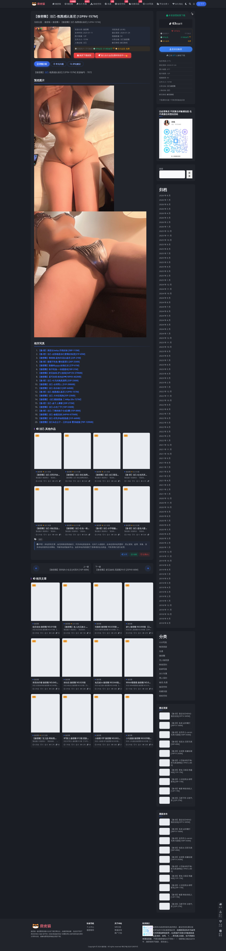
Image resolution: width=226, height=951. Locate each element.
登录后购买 (177, 49)
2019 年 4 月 (165, 587)
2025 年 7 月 (165, 253)
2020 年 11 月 (165, 502)
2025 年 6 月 (165, 257)
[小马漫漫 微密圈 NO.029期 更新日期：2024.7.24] (138, 713)
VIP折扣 (177, 31)
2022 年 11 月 (165, 396)
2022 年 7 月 (165, 413)
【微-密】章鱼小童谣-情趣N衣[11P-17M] (181, 771)
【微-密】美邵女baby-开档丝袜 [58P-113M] (58, 350)
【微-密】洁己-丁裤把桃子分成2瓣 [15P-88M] (59, 410)
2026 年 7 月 (165, 200)
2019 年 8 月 (165, 569)
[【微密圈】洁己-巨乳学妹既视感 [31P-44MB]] (47, 451)
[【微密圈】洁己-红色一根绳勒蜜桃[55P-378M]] (77, 504)
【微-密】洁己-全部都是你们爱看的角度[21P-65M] (61, 354)
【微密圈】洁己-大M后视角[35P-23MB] (56, 395)
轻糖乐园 (163, 691)
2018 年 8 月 (165, 623)
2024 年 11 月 (165, 289)
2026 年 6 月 (165, 204)
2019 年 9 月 (165, 565)
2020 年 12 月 (165, 498)
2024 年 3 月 (165, 324)
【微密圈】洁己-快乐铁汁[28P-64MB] (55, 388)
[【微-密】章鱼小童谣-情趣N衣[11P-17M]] (164, 772)
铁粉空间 (163, 695)
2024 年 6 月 (165, 311)
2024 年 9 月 (165, 298)
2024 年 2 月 (165, 329)
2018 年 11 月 (165, 609)
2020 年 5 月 (165, 529)
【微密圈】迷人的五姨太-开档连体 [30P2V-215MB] (76, 628)
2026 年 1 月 (165, 226)
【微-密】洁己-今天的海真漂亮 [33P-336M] (58, 380)
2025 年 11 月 (165, 235)
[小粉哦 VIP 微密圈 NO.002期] (107, 713)
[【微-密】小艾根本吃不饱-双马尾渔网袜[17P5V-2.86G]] (164, 762)
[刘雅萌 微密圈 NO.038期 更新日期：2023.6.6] (107, 602)
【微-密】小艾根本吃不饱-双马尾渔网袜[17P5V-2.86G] (181, 762)
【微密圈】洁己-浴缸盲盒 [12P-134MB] (47, 529)
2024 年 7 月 (165, 306)
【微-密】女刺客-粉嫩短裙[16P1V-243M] (181, 752)
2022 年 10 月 (165, 400)
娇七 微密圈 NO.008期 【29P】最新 (138, 628)
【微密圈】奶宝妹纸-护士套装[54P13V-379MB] (60, 372)
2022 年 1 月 (165, 440)
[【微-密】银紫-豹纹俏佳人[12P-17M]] (164, 790)
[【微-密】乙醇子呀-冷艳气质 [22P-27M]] (164, 800)
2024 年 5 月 (165, 315)
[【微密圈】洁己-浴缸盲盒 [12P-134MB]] (47, 504)
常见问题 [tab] (60, 64)
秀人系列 (163, 678)
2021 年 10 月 (165, 453)
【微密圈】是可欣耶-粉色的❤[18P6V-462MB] (59, 376)
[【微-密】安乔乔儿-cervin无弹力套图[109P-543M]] (164, 734)
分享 (125, 554)
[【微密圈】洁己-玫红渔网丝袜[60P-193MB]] (77, 451)
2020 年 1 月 (165, 547)
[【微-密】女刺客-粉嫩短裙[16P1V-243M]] (164, 753)
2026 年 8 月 (165, 195)
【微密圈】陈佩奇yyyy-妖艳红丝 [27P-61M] (58, 365)
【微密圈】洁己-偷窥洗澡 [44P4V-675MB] (58, 414)
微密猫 (47, 22)
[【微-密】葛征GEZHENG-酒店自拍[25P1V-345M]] (164, 715)
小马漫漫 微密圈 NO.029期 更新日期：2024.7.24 (138, 739)
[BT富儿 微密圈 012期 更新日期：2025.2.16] (76, 713)
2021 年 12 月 (165, 445)
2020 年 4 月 (165, 534)
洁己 (85, 42)
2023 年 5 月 (165, 369)
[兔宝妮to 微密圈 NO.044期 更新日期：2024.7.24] (107, 657)
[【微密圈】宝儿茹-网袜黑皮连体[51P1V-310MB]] (45, 713)
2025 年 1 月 (165, 280)
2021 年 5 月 (165, 476)
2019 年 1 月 (165, 600)
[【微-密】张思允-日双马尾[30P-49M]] (164, 743)
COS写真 (163, 642)
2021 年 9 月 (165, 458)
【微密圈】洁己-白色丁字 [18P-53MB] (56, 407)
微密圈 (55, 22)
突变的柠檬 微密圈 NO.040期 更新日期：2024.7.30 (44, 683)
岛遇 (161, 651)
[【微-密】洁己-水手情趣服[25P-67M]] (106, 504)
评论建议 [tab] (77, 64)
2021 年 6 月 (165, 471)
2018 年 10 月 (165, 614)
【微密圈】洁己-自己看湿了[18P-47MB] (106, 476)
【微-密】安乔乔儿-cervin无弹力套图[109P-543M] (181, 733)
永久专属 (47, 472)
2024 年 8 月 (165, 302)
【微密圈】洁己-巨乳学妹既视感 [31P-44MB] (59, 418)
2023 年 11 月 (165, 342)
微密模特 (90, 930)
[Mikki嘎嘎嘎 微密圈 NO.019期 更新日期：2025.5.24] (138, 657)
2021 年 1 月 (165, 494)
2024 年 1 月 (165, 333)
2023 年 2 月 (165, 382)
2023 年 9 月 (165, 351)
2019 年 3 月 (165, 592)
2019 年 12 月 (165, 551)
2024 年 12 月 (165, 284)
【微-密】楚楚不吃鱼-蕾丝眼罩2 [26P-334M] (59, 361)
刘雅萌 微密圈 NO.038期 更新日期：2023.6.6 (107, 628)
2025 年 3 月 (165, 271)
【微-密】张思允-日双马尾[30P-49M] (181, 742)
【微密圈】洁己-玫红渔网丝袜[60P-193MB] (76, 476)
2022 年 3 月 (165, 431)
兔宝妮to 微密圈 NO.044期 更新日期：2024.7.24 (107, 683)
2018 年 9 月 (165, 618)
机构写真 (163, 669)
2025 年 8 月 (165, 249)
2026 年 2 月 (165, 222)
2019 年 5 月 (165, 583)
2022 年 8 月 (165, 409)
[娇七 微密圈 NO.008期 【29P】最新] (138, 602)
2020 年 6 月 (165, 525)
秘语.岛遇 (163, 682)
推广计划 (118, 933)
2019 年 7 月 (165, 574)
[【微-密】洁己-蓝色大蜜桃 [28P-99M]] (136, 504)
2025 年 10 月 (165, 240)
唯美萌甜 (163, 646)
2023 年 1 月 (165, 387)
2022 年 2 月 (165, 436)
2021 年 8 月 (165, 462)
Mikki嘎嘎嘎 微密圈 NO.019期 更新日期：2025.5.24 (138, 683)
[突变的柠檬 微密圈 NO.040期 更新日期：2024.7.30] (45, 657)
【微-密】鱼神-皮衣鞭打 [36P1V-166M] (180, 724)
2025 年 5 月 (165, 262)
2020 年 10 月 (165, 507)
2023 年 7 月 (165, 360)
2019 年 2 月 (165, 596)
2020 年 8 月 (165, 516)
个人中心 (90, 927)
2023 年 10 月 (165, 347)
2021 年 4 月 (165, 480)
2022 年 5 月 (165, 422)
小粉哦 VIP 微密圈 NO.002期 (107, 739)
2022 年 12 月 (165, 391)
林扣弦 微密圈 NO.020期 (75, 682)
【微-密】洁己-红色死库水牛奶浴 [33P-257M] (135, 476)
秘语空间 (163, 686)
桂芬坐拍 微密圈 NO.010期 (44, 626)
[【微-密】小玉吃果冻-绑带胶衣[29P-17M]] (164, 781)
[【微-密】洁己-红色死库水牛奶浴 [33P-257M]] (136, 451)
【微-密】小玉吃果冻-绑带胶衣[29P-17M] (181, 780)
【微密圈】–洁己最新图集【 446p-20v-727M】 (60, 399)
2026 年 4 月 (165, 213)
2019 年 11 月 (165, 556)
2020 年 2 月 (165, 543)
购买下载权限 (85, 55)
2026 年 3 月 (165, 217)
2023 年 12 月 (165, 338)
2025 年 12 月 (165, 231)
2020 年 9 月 (165, 511)
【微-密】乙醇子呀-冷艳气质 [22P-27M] (181, 799)
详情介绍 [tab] (43, 64)
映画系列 (163, 664)
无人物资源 (164, 660)
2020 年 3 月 (165, 538)
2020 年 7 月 (165, 520)
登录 (202, 4)
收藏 (135, 554)
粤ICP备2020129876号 (130, 946)
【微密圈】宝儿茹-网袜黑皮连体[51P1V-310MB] (45, 739)
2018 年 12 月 (165, 605)
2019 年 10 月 (165, 560)
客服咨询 (118, 930)
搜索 (161, 168)
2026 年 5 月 (165, 208)
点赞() (145, 554)
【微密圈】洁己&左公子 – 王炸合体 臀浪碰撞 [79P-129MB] (65, 422)
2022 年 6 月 (165, 418)
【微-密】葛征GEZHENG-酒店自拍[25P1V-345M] (181, 714)
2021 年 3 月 (165, 485)
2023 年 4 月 (165, 373)
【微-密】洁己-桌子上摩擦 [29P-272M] (56, 403)
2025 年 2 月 (165, 275)
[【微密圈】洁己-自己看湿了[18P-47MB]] (106, 451)
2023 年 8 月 (165, 355)
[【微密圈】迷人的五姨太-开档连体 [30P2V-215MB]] (76, 602)
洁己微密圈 (124, 39)
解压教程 (124, 42)
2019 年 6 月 (165, 578)
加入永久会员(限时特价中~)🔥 (114, 55)
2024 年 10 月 (165, 293)
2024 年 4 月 (165, 320)
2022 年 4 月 (165, 427)
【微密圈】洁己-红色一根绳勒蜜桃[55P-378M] (76, 529)
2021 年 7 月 (165, 467)
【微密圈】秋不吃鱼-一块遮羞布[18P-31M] (58, 369)
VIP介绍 (118, 927)
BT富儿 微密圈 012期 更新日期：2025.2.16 (76, 739)
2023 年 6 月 (165, 364)
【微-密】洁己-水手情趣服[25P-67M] (106, 529)
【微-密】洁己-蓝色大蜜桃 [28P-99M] (135, 529)
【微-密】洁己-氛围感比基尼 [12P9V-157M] (58, 391)
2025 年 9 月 (165, 244)
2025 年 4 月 (165, 266)
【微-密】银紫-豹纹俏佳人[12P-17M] (181, 789)
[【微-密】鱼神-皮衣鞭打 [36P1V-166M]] (164, 725)
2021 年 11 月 (165, 449)
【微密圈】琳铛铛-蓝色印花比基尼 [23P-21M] (59, 357)
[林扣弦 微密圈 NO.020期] (76, 657)
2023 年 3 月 (165, 378)
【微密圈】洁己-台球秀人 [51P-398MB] (56, 384)
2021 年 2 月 (165, 489)
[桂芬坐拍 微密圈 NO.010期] (45, 602)
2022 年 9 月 (165, 404)
